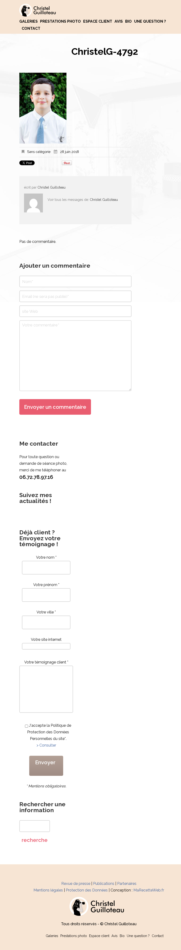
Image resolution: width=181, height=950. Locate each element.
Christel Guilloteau (51, 187)
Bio (128, 21)
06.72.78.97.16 (36, 477)
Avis (119, 21)
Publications (103, 883)
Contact (31, 28)
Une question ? (150, 21)
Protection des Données (87, 890)
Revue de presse (75, 883)
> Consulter (46, 745)
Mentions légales (48, 890)
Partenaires (126, 883)
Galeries (28, 21)
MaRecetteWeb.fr (148, 890)
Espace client (97, 21)
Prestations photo (60, 21)
